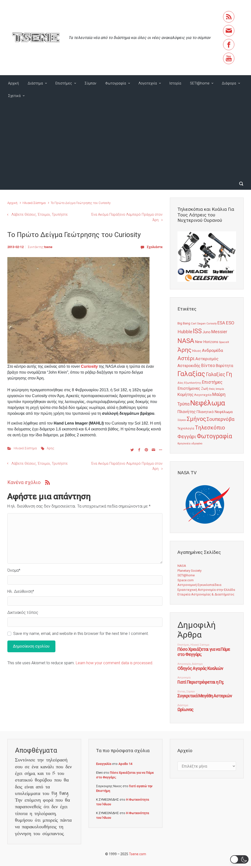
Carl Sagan (198, 323)
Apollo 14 (125, 764)
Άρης (50, 448)
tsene (48, 247)
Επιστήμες (63, 83)
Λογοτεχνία (147, 83)
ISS (197, 331)
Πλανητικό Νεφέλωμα (214, 412)
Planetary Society (189, 570)
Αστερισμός (206, 358)
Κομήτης (185, 394)
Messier (219, 331)
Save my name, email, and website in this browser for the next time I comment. (81, 633)
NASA (185, 340)
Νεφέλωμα (207, 403)
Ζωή (204, 389)
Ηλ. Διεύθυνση (20, 591)
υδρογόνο (196, 443)
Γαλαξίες (215, 374)
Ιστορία (175, 83)
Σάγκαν (181, 420)
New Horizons (206, 342)
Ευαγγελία (103, 764)
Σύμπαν (90, 83)
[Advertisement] (125, 141)
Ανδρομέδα (212, 350)
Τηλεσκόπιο (210, 427)
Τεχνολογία (185, 428)
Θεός (212, 389)
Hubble (184, 331)
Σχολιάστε (155, 247)
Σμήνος (196, 418)
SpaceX (224, 342)
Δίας (180, 382)
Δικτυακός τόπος (22, 612)
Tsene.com (137, 854)
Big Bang (183, 323)
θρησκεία (183, 443)
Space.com (185, 580)
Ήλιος (196, 351)
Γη (229, 374)
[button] (239, 859)
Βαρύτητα (224, 365)
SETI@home (199, 83)
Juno (206, 332)
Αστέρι (186, 358)
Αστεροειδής (189, 365)
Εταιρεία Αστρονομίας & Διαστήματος (205, 594)
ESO (230, 323)
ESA (221, 322)
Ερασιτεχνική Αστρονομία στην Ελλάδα (206, 590)
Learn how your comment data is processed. (114, 663)
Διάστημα (35, 83)
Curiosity (89, 366)
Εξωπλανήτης (192, 382)
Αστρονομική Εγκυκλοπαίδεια (199, 585)
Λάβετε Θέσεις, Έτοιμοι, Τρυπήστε (40, 215)
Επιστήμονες (188, 388)
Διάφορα (229, 83)
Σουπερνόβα (220, 419)
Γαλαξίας (191, 374)
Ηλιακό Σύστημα (34, 203)
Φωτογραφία (115, 83)
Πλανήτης (186, 411)
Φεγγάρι (186, 436)
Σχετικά (14, 96)
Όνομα (13, 570)
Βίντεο (208, 365)
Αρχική (13, 83)
